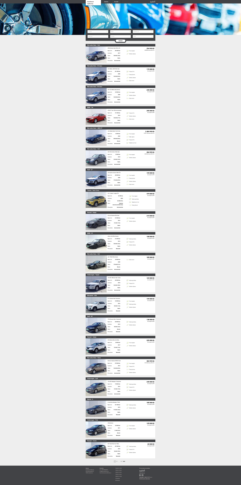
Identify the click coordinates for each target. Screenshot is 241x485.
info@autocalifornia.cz (104, 471)
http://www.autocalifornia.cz (105, 472)
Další (124, 461)
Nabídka (106, 1)
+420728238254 (104, 469)
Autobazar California (90, 3)
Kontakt (116, 1)
